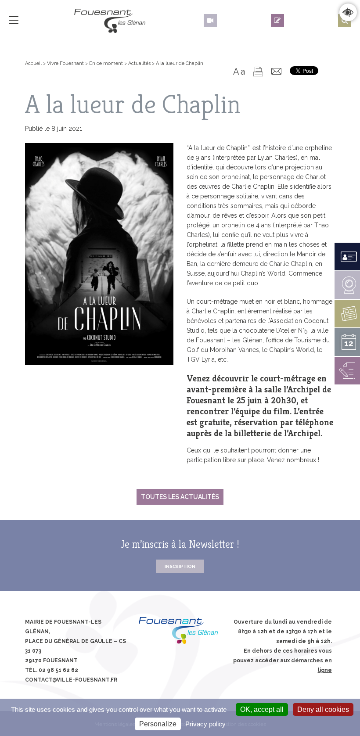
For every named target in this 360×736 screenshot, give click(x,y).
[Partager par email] (276, 71)
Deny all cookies (323, 709)
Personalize (157, 724)
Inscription (180, 566)
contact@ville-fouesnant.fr (71, 680)
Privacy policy (205, 724)
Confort (347, 12)
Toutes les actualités (180, 496)
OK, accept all (262, 709)
